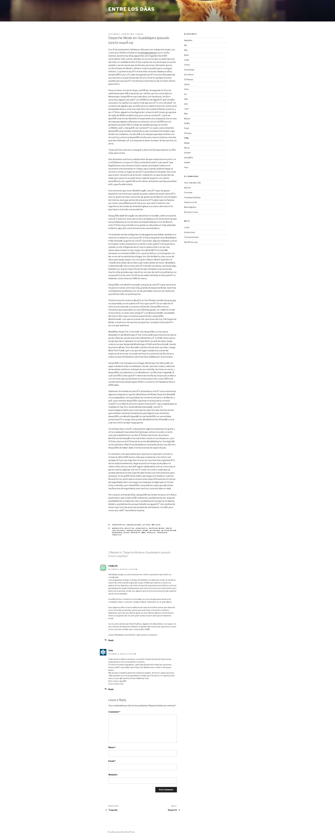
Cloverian (188, 192)
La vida (146, 525)
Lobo (186, 109)
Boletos (130, 528)
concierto (142, 528)
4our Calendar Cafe (192, 183)
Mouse (187, 118)
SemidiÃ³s (188, 157)
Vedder (187, 162)
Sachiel (187, 153)
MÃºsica (156, 525)
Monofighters (190, 207)
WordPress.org (190, 242)
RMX (143, 532)
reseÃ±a (135, 532)
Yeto (186, 167)
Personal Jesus (121, 532)
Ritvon (187, 148)
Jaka (186, 99)
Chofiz (187, 65)
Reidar (187, 143)
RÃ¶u (186, 138)
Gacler (187, 84)
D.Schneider (189, 70)
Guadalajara (134, 525)
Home (146, 530)
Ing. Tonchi (136, 34)
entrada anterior (148, 52)
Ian (185, 94)
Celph (186, 60)
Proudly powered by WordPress (121, 832)
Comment (114, 712)
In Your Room (168, 530)
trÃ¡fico (117, 535)
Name (112, 747)
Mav (186, 113)
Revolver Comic (191, 212)
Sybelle (151, 532)
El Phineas (188, 79)
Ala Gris (187, 188)
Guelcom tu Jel (190, 202)
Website (112, 774)
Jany (186, 104)
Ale (185, 45)
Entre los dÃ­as (131, 9)
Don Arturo (189, 74)
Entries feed (189, 232)
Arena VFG (118, 528)
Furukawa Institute (192, 197)
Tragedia (162, 532)
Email (112, 761)
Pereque (188, 133)
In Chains (155, 530)
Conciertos (118, 525)
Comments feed (191, 237)
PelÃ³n (187, 123)
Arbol (186, 55)
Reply (111, 640)
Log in (186, 227)
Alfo (186, 50)
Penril (186, 128)
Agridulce (188, 40)
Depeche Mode (157, 528)
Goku (186, 89)
